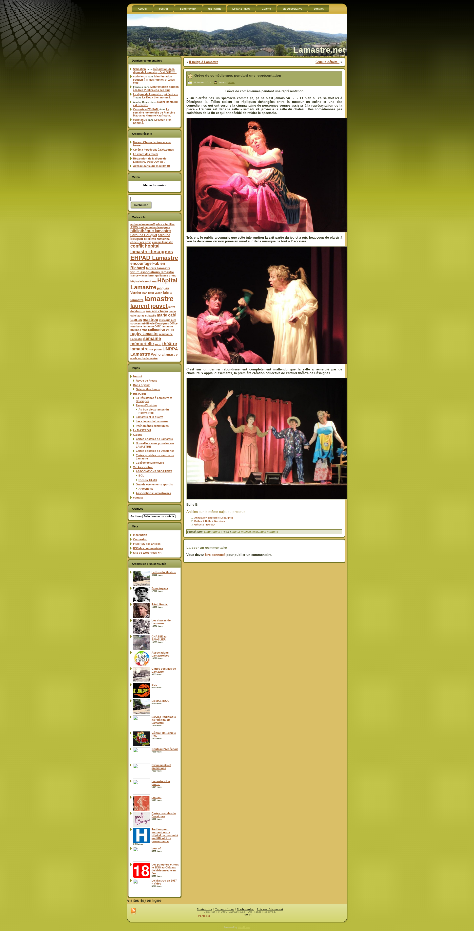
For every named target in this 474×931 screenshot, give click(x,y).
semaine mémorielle (145, 341)
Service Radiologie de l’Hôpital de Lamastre (164, 719)
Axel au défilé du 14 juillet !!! (151, 165)
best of (137, 376)
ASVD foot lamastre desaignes (150, 227)
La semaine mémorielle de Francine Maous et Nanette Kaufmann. (154, 112)
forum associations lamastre (152, 272)
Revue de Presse (146, 380)
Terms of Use (224, 909)
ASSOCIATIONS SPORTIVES (154, 471)
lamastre (159, 299)
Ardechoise (145, 488)
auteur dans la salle (245, 532)
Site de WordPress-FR (147, 552)
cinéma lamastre (162, 242)
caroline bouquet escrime (150, 237)
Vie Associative (143, 467)
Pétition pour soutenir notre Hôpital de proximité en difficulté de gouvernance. (165, 835)
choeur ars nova (140, 242)
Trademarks (245, 909)
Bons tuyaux (141, 385)
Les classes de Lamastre (152, 421)
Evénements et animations (161, 767)
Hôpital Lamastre (154, 284)
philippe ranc (138, 329)
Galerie (137, 434)
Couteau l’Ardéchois (165, 749)
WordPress (244, 927)
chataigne (163, 238)
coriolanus (140, 76)
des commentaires (148, 548)
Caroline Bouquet (143, 235)
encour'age (141, 263)
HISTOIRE (139, 393)
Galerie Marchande (148, 389)
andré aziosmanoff (142, 224)
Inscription (140, 534)
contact (138, 497)
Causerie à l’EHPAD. (146, 109)
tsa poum (155, 349)
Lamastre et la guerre (149, 416)
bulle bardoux (268, 532)
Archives (136, 516)
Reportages (212, 532)
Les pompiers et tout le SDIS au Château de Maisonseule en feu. (165, 869)
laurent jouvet (149, 306)
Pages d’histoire (146, 405)
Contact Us (204, 909)
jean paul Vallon (152, 292)
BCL (141, 475)
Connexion (140, 539)
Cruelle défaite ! (327, 62)
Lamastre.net (319, 49)
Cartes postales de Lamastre (154, 438)
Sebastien (139, 69)
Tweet (247, 914)
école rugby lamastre (144, 358)
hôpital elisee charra (143, 281)
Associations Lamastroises (153, 493)
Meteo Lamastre (154, 185)
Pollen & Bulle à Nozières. (210, 521)
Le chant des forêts (145, 154)
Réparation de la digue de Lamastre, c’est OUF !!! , (155, 71)
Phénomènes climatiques (152, 425)
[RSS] (133, 911)
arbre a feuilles (165, 224)
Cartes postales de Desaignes (155, 450)
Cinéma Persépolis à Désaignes (153, 149)
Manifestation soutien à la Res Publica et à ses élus (154, 79)
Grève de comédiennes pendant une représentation (237, 75)
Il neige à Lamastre (203, 62)
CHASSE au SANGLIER (159, 638)
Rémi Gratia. (160, 604)
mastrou (150, 320)
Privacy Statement (270, 909)
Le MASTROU (142, 430)
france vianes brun (142, 275)
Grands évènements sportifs (154, 484)
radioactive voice (161, 330)
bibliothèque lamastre (150, 231)
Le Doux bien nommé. (156, 97)
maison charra (157, 311)
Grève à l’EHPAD (204, 524)
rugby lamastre (144, 334)
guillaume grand (166, 275)
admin (231, 82)
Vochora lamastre (164, 354)
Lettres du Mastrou (164, 572)
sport (158, 344)
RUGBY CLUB (147, 479)
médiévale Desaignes (155, 323)
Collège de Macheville (150, 462)
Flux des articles (146, 543)
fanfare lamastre (158, 268)
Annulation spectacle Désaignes (213, 517)
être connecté (215, 555)
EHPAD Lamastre (154, 257)
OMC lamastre (164, 326)
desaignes (161, 251)
